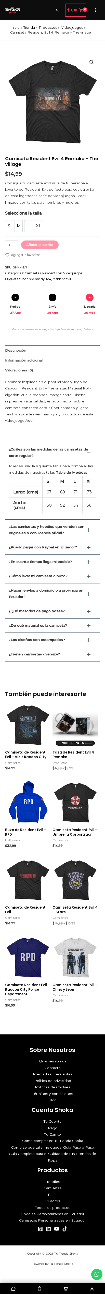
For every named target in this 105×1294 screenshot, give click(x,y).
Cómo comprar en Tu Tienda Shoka (52, 1141)
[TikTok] (64, 1228)
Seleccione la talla (23, 213)
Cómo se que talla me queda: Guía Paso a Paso (52, 1147)
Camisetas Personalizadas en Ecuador (52, 1220)
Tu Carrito (52, 1134)
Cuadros (52, 1201)
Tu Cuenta (52, 1121)
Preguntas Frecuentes (52, 1074)
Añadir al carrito (40, 245)
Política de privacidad (52, 1081)
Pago (52, 1128)
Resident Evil (52, 273)
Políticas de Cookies (52, 1087)
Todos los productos (52, 1208)
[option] (9, 226)
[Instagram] (40, 1228)
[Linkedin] (48, 1228)
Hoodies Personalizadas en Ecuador (52, 1214)
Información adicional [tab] (24, 360)
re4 (48, 279)
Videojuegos (72, 273)
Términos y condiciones (52, 1094)
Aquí (29, 420)
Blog (52, 1100)
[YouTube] (56, 1228)
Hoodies (52, 1182)
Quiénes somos (52, 1061)
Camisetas (33, 273)
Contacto (53, 1068)
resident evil (62, 279)
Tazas (52, 1195)
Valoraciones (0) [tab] (19, 370)
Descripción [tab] (15, 350)
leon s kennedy (33, 279)
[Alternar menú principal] (95, 10)
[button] (58, 10)
